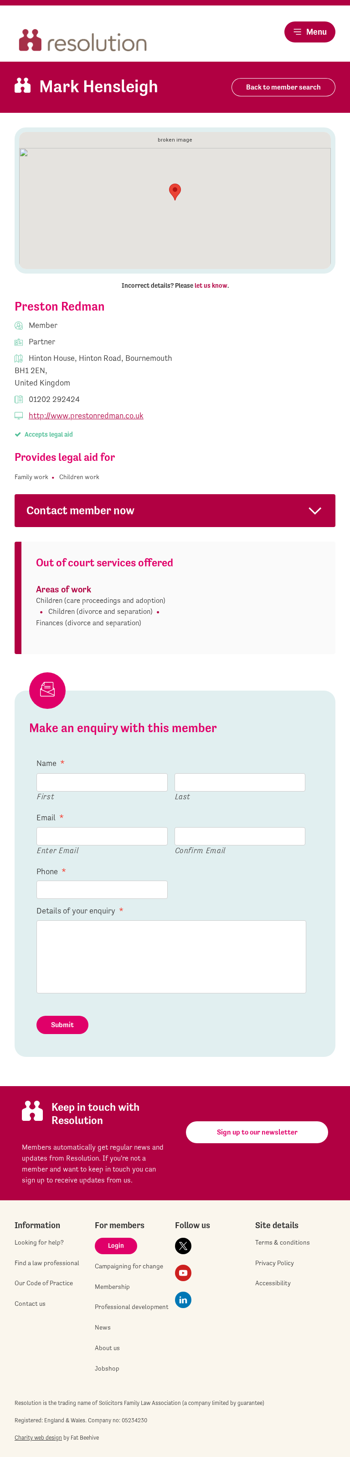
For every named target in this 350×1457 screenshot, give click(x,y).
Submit (62, 1024)
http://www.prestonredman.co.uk (86, 415)
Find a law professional (47, 1263)
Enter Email (57, 850)
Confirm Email (200, 850)
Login (116, 1245)
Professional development (132, 1306)
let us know (211, 285)
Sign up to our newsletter (257, 1132)
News (103, 1327)
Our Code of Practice (44, 1283)
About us (107, 1347)
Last (183, 796)
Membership (112, 1286)
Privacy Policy (274, 1263)
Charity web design (38, 1437)
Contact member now (80, 510)
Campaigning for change (129, 1266)
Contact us (30, 1303)
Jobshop (107, 1368)
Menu (316, 31)
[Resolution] (83, 40)
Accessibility (273, 1283)
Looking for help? (39, 1242)
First (45, 796)
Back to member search (283, 87)
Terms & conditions (282, 1242)
